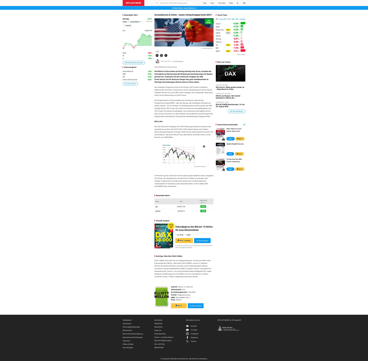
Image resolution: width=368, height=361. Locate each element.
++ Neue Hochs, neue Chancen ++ (184, 8)
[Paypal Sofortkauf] (179, 305)
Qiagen (218, 27)
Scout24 (218, 24)
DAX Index (126, 19)
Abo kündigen (128, 347)
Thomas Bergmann (177, 61)
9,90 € (230, 154)
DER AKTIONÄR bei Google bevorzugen (165, 67)
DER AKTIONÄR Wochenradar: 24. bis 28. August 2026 (230, 105)
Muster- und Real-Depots (163, 337)
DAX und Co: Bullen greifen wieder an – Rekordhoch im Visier (230, 88)
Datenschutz (127, 330)
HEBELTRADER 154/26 (234, 144)
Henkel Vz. (219, 42)
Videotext (126, 341)
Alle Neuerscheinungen (242, 125)
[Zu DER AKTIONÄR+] (222, 3)
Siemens (218, 36)
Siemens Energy (220, 30)
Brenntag (218, 39)
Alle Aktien (158, 320)
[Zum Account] (212, 3)
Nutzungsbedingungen (131, 327)
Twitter (193, 341)
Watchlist (128, 25)
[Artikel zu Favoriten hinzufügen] (165, 55)
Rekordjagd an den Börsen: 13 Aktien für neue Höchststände (194, 228)
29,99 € (231, 139)
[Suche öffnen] (157, 3)
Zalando (218, 33)
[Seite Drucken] (161, 55)
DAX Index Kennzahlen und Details (134, 62)
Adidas (218, 51)
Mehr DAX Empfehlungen (236, 111)
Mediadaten (127, 320)
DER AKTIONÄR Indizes (163, 340)
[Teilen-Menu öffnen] (157, 55)
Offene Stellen (128, 344)
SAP (217, 45)
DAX (157, 51)
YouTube (194, 330)
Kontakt (194, 326)
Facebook (194, 337)
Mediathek (158, 323)
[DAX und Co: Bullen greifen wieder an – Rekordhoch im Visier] (230, 73)
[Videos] (231, 3)
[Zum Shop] (204, 3)
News (228, 30)
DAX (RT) (157, 211)
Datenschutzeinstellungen (133, 337)
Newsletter (158, 327)
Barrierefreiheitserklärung (133, 334)
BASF (217, 48)
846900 (125, 21)
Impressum (127, 323)
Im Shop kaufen (202, 241)
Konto (183, 247)
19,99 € (230, 169)
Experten (157, 330)
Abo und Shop (159, 344)
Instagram (194, 334)
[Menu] (243, 3)
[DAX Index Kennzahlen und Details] (137, 41)
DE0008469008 (134, 21)
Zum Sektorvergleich (130, 84)
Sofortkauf (187, 240)
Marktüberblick (160, 334)
